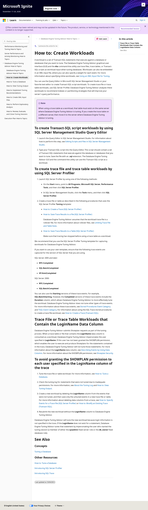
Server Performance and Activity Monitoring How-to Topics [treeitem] (15, 56)
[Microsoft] (4, 20)
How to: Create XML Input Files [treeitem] (16, 98)
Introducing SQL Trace (44, 473)
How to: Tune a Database (45, 463)
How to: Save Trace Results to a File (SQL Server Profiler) (67, 214)
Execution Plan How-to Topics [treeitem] (16, 118)
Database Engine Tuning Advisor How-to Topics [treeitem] (16, 71)
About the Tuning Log (83, 385)
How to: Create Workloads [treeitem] (17, 77)
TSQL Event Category (47, 310)
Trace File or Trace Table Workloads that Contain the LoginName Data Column (131, 45)
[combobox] (16, 41)
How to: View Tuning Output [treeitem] (17, 86)
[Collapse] (29, 37)
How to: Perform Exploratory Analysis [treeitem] (17, 105)
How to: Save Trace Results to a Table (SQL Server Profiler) (68, 231)
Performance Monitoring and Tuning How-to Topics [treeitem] (16, 47)
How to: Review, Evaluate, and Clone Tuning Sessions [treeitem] (16, 112)
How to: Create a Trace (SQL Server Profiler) (62, 209)
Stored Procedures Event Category (95, 306)
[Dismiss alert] (143, 4)
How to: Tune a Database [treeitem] (16, 82)
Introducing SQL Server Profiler (48, 468)
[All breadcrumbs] (37, 39)
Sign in (142, 20)
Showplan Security (105, 353)
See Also (123, 50)
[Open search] (136, 20)
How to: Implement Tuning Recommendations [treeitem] (16, 91)
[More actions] (111, 39)
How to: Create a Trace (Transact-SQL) (81, 313)
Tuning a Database (43, 451)
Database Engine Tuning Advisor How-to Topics (59, 39)
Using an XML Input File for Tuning (94, 76)
